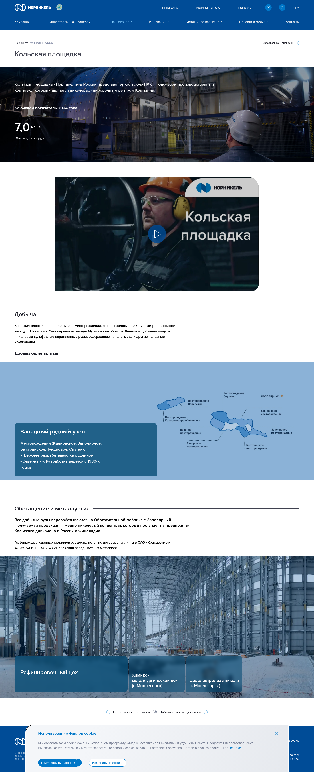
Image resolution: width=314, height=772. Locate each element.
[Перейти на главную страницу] (33, 7)
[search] (282, 7)
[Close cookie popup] (276, 733)
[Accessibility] (268, 7)
